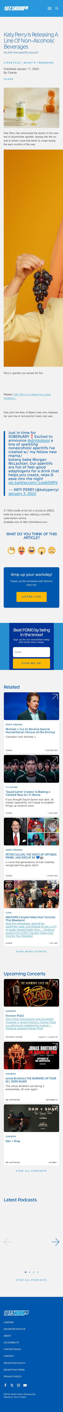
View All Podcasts (31, 1280)
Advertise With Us (14, 1329)
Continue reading (30, 933)
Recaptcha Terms (14, 1370)
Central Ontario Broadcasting (23, 1394)
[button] (7, 1242)
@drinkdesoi (38, 441)
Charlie (12, 72)
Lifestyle (12, 63)
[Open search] (55, 8)
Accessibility (11, 1343)
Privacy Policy (13, 1377)
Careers (9, 1323)
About (7, 1336)
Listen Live (31, 597)
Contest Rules (12, 1349)
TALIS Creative (20, 1397)
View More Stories (31, 952)
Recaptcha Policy (14, 1363)
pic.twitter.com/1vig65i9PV (33, 483)
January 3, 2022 (22, 494)
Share (9, 79)
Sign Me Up (31, 663)
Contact (9, 1356)
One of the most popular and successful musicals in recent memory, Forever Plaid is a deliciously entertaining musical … (31, 1022)
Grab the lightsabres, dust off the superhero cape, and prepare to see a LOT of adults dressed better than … (31, 926)
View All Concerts (31, 1171)
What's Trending (39, 63)
